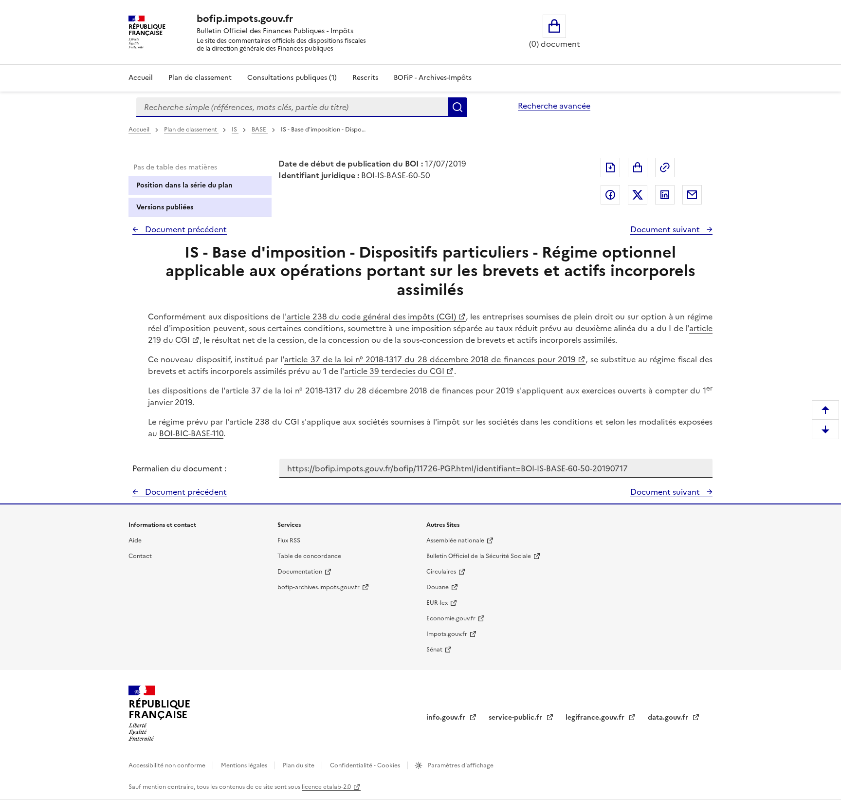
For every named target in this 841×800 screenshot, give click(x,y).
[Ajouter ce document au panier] (637, 167)
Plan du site (299, 765)
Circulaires (441, 571)
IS (235, 129)
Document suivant (666, 229)
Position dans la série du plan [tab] (184, 185)
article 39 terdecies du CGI (394, 371)
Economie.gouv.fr (450, 618)
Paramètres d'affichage (460, 765)
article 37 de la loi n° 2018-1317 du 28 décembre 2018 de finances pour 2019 (430, 359)
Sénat (434, 649)
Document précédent (185, 229)
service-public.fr (516, 717)
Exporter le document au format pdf (610, 167)
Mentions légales (245, 765)
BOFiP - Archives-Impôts (433, 78)
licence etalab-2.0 (326, 786)
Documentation (299, 571)
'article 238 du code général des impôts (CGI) (370, 316)
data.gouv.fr (669, 717)
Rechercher (457, 107)
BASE (260, 129)
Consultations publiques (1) (292, 78)
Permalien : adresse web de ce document (665, 167)
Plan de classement (200, 78)
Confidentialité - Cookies (366, 765)
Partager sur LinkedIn (665, 195)
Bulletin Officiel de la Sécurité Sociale (478, 556)
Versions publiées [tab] (164, 207)
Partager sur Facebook (610, 195)
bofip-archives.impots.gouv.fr (318, 587)
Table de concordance (309, 556)
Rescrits (365, 78)
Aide (135, 540)
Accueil (140, 78)
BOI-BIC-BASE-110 (191, 433)
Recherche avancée (554, 106)
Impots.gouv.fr (446, 634)
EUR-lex (437, 602)
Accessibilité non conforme (167, 765)
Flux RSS (288, 540)
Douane (437, 587)
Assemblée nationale (455, 540)
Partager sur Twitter (637, 195)
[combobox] (292, 107)
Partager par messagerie (692, 195)
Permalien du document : (179, 468)
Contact (140, 556)
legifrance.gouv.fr (596, 717)
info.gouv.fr (446, 717)
